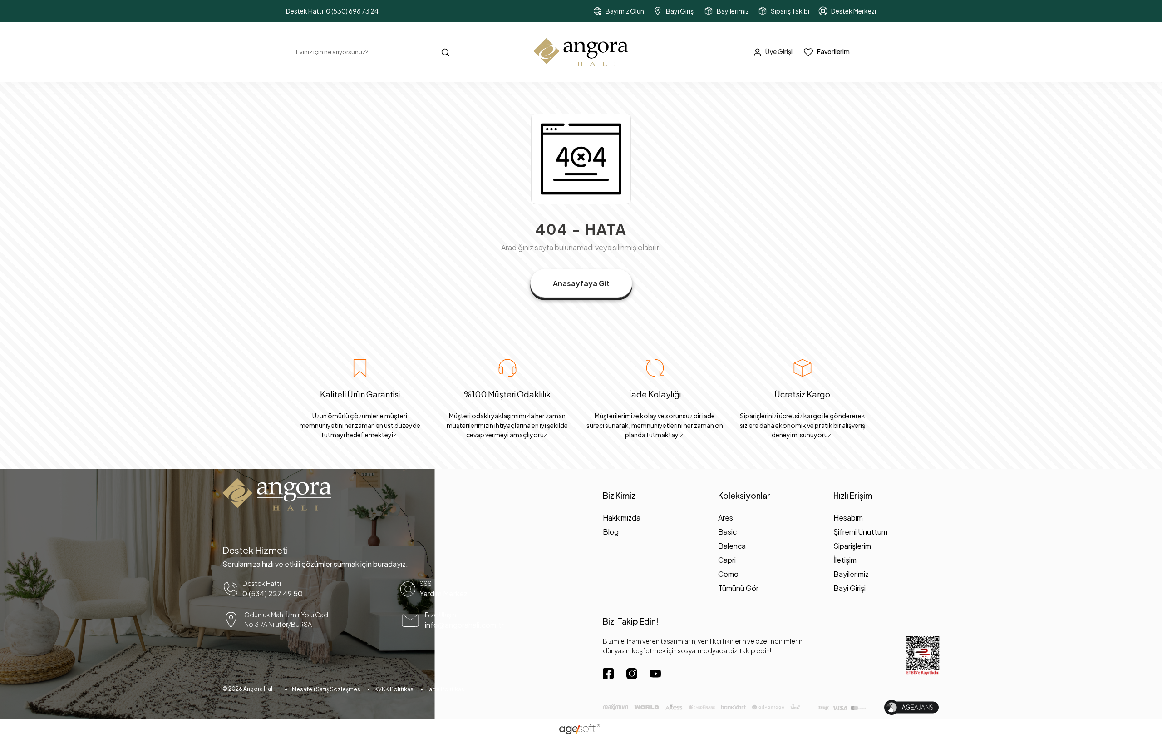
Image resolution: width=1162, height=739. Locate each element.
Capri (727, 560)
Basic (727, 531)
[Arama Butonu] (445, 51)
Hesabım (848, 517)
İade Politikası (447, 689)
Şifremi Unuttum (860, 531)
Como (728, 574)
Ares (725, 517)
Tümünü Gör (738, 588)
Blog (611, 531)
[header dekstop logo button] (581, 51)
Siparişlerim (852, 546)
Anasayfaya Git (581, 283)
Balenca (732, 546)
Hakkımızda (621, 517)
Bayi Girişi (849, 588)
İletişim (845, 560)
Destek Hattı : (332, 11)
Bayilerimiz (851, 574)
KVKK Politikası (394, 689)
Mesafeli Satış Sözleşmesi (327, 689)
